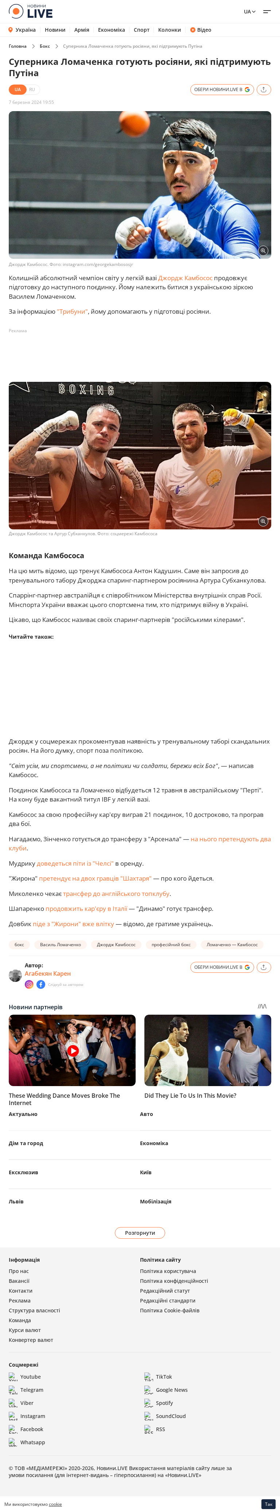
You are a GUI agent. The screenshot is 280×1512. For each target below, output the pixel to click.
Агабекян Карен (48, 974)
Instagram (32, 1416)
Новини (55, 30)
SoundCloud (171, 1416)
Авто (146, 1114)
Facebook (31, 1429)
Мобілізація (155, 1201)
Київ (146, 1172)
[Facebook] (40, 984)
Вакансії (19, 1280)
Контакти (20, 1290)
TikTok (164, 1376)
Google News (172, 1389)
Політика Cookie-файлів (169, 1310)
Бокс (45, 46)
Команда (20, 1320)
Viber (27, 1402)
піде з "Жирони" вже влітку (73, 924)
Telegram (31, 1389)
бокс (19, 944)
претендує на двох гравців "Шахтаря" (95, 878)
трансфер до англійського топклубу (116, 893)
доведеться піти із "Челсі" (75, 863)
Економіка (111, 30)
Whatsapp (32, 1442)
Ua (247, 11)
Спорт (141, 30)
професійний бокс (171, 944)
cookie (55, 1504)
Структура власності (34, 1310)
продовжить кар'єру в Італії (86, 908)
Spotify (164, 1402)
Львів (16, 1201)
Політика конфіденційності (174, 1280)
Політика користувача (168, 1271)
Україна (26, 29)
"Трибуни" (72, 311)
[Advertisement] (141, 353)
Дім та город (26, 1143)
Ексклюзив (23, 1172)
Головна (18, 46)
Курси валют (25, 1330)
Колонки (169, 30)
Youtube (30, 1376)
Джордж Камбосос (185, 278)
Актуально (23, 1114)
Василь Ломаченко (60, 944)
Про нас (19, 1271)
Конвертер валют (31, 1339)
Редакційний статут (165, 1290)
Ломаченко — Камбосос (232, 944)
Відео (204, 30)
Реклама (20, 1300)
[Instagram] (29, 984)
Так (268, 1504)
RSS (160, 1429)
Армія (81, 30)
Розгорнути (140, 1232)
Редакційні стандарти (167, 1300)
